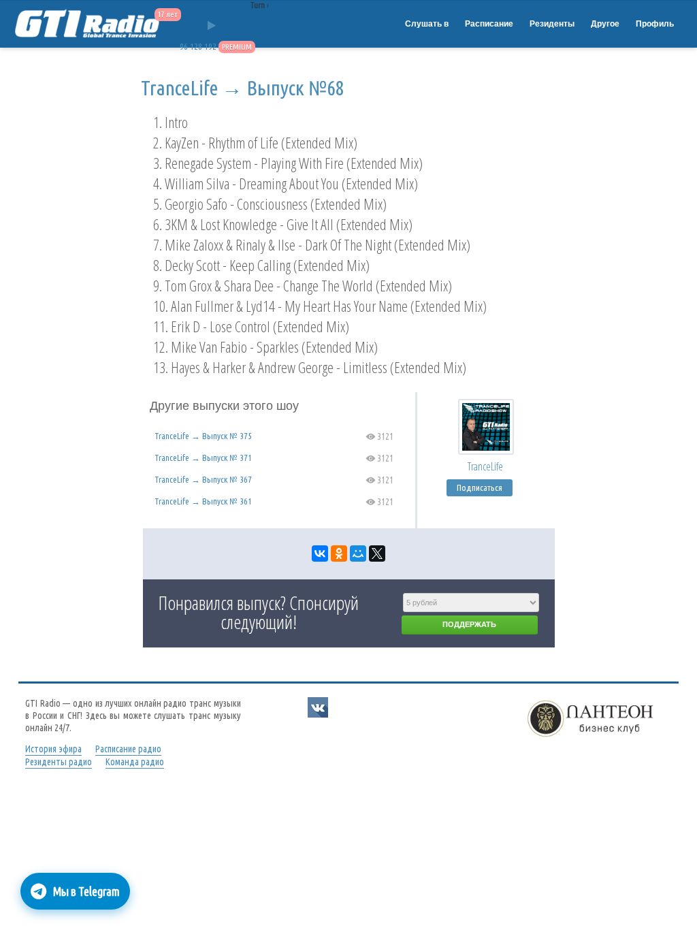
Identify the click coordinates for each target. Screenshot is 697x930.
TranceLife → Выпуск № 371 (203, 457)
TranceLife (485, 466)
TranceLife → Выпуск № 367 (203, 479)
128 (196, 47)
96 (184, 47)
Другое (605, 24)
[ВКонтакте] (320, 553)
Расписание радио (128, 748)
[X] (377, 553)
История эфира (53, 748)
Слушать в (427, 24)
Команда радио (135, 761)
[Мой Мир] (358, 553)
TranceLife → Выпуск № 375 (203, 435)
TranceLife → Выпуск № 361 (203, 501)
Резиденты (552, 24)
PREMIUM (237, 46)
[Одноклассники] (339, 553)
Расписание (489, 24)
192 (210, 47)
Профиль (655, 24)
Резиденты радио (58, 761)
